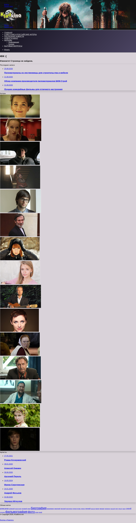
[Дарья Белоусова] (20, 260)
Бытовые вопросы (13, 46)
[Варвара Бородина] (20, 284)
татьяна (2, 512)
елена (75, 508)
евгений (63, 508)
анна (28, 508)
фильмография (16, 511)
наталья (107, 508)
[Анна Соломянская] (19, 331)
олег (116, 508)
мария (97, 508)
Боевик (11, 44)
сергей (128, 508)
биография (39, 508)
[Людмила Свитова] (20, 117)
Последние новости (14, 36)
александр (4, 508)
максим (93, 508)
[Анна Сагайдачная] (20, 426)
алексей (12, 508)
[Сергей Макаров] (20, 403)
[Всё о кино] (11, 21)
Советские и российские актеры (20, 34)
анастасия (18, 508)
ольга (120, 508)
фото (31, 511)
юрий (40, 512)
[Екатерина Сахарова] (20, 140)
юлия (36, 512)
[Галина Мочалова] (20, 188)
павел (124, 508)
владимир (50, 508)
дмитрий (57, 508)
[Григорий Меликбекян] (20, 236)
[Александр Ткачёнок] (20, 379)
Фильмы (8, 40)
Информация (13, 42)
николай (112, 508)
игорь (79, 508)
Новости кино (11, 38)
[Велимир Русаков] (20, 450)
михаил (102, 508)
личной (87, 508)
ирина (83, 508)
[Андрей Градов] (20, 307)
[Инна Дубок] (20, 355)
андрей (24, 508)
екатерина (69, 508)
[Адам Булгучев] (20, 164)
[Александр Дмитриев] (20, 212)
